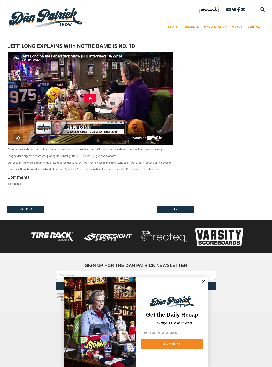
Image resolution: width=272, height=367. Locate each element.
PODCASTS (191, 26)
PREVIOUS (26, 209)
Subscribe (172, 344)
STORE (172, 26)
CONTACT (255, 26)
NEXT (176, 209)
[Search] (262, 9)
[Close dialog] (203, 281)
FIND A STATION (215, 26)
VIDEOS (237, 26)
